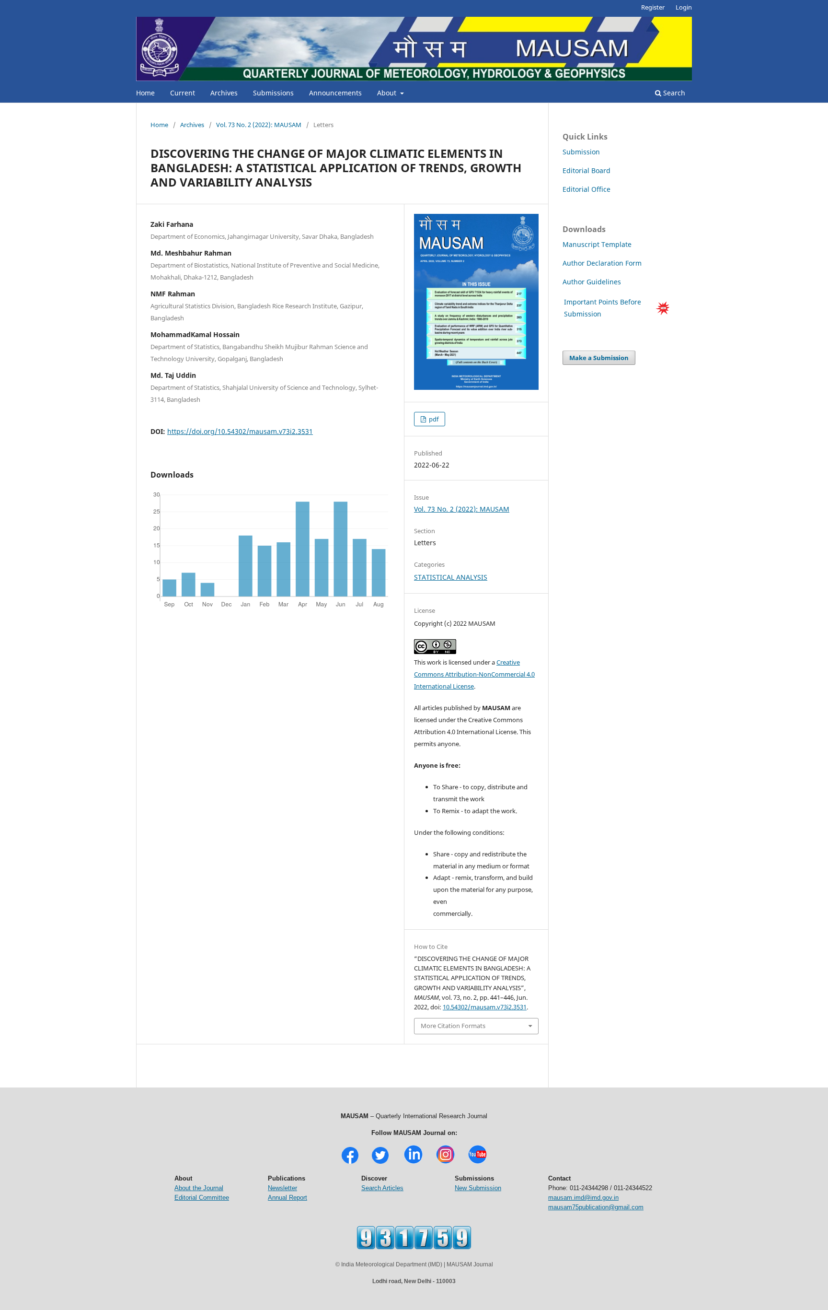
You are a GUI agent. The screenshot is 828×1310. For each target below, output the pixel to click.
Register (653, 7)
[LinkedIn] (413, 1162)
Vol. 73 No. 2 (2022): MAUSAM (258, 124)
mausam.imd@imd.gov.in (583, 1197)
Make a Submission (599, 357)
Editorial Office (586, 189)
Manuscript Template (597, 244)
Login (684, 7)
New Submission (478, 1188)
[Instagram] (445, 1162)
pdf (432, 419)
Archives (224, 92)
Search (673, 92)
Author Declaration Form (602, 263)
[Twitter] (380, 1162)
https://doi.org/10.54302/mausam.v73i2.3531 (240, 431)
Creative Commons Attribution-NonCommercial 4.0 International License (474, 674)
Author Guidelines (593, 281)
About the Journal (198, 1188)
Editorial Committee (201, 1197)
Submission (581, 151)
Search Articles (382, 1188)
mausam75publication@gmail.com (596, 1207)
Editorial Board (586, 170)
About (387, 92)
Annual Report (287, 1197)
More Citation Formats (453, 1025)
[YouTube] (477, 1162)
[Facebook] (350, 1162)
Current (182, 92)
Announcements (335, 92)
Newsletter (282, 1188)
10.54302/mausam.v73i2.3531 (485, 1007)
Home (145, 92)
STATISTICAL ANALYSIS (450, 577)
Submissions (273, 92)
